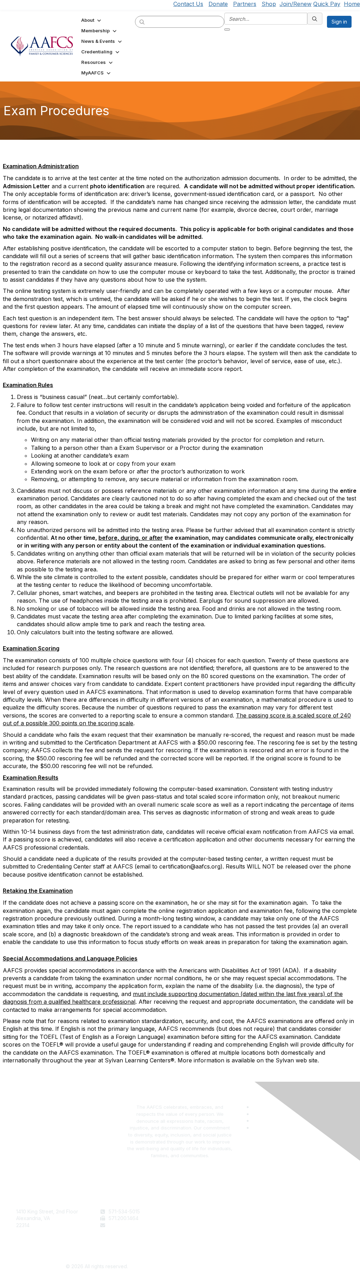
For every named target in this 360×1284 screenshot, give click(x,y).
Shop (269, 3)
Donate (218, 3)
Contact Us (188, 3)
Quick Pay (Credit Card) (210, 1232)
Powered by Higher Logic (263, 1266)
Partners (244, 3)
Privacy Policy (282, 1218)
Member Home (200, 1239)
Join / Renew (198, 1211)
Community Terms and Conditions (304, 1225)
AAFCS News (198, 1218)
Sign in (339, 22)
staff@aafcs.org (127, 1225)
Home (352, 3)
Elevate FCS (197, 1225)
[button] (92, 20)
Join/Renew (295, 3)
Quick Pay (326, 3)
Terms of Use (281, 1211)
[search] (142, 21)
